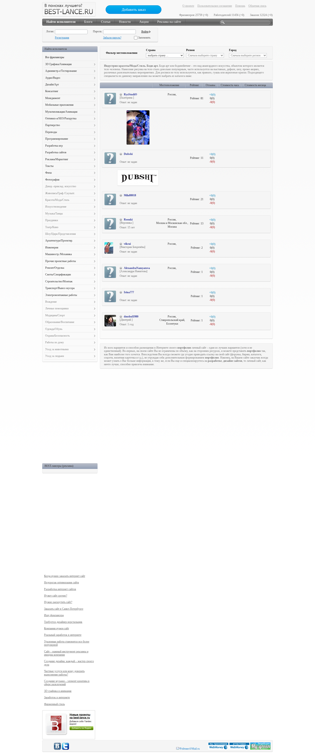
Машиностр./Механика (58, 254)
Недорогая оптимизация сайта (61, 582)
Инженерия (51, 247)
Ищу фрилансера (54, 615)
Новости (125, 22)
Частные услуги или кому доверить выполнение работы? (64, 673)
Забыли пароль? (112, 37)
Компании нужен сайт (56, 628)
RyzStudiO (130, 94)
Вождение (51, 301)
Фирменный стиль (54, 704)
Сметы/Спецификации (58, 274)
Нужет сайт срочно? (55, 595)
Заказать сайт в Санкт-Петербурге (63, 608)
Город (232, 50)
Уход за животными (56, 349)
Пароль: (97, 31)
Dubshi (128, 154)
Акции (144, 22)
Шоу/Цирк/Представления (60, 233)
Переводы (51, 132)
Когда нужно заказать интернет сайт (64, 576)
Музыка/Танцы (54, 213)
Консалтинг (51, 91)
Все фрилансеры (54, 57)
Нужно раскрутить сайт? (58, 602)
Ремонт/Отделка (54, 267)
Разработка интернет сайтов (60, 589)
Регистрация (62, 37)
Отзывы (210, 85)
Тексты (49, 166)
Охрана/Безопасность (57, 335)
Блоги (88, 22)
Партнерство (52, 125)
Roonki (128, 219)
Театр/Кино (51, 227)
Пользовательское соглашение (214, 5)
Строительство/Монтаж (58, 281)
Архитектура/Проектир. (59, 240)
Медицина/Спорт (55, 315)
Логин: (50, 31)
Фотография (52, 179)
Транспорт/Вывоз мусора (59, 288)
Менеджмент (52, 98)
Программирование (56, 138)
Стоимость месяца (255, 85)
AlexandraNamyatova (137, 268)
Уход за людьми (54, 356)
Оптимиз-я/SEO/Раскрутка (60, 118)
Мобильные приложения (59, 104)
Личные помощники (56, 308)
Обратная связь (257, 5)
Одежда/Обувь (53, 329)
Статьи (105, 22)
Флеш (48, 172)
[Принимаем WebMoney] (218, 748)
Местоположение (169, 85)
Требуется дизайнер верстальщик (63, 622)
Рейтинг (194, 85)
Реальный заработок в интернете (62, 634)
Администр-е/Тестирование (61, 70)
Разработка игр (54, 145)
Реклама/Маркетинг (56, 159)
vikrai (127, 243)
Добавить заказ (134, 10)
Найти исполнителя (61, 22)
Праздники (51, 220)
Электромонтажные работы (61, 295)
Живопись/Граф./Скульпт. (60, 193)
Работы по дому (54, 342)
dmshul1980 (131, 316)
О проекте (188, 5)
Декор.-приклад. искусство (60, 186)
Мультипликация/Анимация (61, 111)
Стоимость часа (230, 85)
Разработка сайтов (55, 152)
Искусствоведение (55, 206)
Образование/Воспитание (59, 322)
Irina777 (129, 292)
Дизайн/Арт (52, 84)
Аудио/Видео (52, 77)
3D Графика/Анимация (58, 64)
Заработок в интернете (57, 697)
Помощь (240, 5)
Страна (150, 50)
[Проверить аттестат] (239, 748)
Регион (190, 50)
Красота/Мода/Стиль (57, 200)
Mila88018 (130, 195)
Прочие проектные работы (60, 261)
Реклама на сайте (169, 22)
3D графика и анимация (57, 691)
